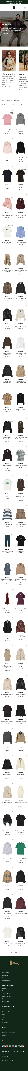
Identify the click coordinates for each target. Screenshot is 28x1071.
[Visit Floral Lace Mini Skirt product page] (21, 702)
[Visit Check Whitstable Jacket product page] (21, 646)
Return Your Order (6, 996)
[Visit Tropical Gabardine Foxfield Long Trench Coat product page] (7, 646)
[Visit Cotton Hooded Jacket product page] (21, 279)
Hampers (4, 999)
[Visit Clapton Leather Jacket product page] (21, 675)
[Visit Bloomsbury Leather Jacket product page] (7, 306)
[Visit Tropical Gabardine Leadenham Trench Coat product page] (7, 446)
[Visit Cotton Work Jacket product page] (21, 728)
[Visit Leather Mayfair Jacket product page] (21, 924)
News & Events (6, 980)
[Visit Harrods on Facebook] (11, 1051)
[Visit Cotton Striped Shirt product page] (21, 223)
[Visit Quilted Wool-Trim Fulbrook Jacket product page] (7, 418)
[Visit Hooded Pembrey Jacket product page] (7, 755)
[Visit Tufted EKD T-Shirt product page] (7, 167)
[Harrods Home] (14, 7)
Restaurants (5, 978)
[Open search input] (6, 7)
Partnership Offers (6, 1011)
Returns (4, 991)
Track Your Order (6, 993)
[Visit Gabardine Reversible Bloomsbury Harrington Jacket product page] (21, 560)
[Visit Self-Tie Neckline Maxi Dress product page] (7, 589)
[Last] (23, 952)
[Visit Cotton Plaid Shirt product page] (7, 279)
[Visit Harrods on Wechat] (23, 1051)
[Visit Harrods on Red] (20, 1051)
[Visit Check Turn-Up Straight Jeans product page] (7, 532)
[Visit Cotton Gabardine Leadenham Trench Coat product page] (21, 476)
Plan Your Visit (5, 972)
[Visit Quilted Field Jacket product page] (21, 868)
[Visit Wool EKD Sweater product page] (7, 728)
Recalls (4, 1019)
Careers (4, 1035)
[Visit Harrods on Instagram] (14, 1051)
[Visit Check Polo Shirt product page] (7, 390)
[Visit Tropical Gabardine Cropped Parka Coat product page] (7, 334)
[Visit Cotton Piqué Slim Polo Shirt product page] (21, 167)
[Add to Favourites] (13, 110)
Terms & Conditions (6, 1058)
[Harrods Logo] (14, 962)
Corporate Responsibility (8, 1032)
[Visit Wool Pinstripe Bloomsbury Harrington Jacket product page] (7, 894)
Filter (22, 104)
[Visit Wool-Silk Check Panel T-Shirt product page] (7, 110)
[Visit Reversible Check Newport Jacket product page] (7, 362)
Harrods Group (6, 1030)
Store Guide (5, 975)
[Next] (19, 952)
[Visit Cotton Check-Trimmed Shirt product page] (21, 138)
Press (3, 1038)
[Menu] (3, 7)
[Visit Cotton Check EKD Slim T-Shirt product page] (21, 839)
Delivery (4, 988)
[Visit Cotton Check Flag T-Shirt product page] (7, 223)
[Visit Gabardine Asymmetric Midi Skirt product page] (7, 251)
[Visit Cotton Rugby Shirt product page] (7, 505)
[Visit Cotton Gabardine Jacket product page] (21, 755)
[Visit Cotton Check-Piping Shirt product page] (21, 334)
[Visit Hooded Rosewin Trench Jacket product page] (21, 251)
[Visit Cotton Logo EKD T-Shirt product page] (21, 532)
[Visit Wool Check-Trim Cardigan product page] (21, 110)
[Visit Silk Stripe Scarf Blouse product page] (7, 783)
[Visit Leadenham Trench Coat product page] (7, 618)
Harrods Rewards (6, 1009)
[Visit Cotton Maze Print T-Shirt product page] (7, 476)
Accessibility (5, 1056)
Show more (6, 33)
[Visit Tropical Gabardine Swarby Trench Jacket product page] (21, 306)
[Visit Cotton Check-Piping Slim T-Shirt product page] (21, 811)
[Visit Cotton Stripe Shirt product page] (7, 839)
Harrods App (5, 1001)
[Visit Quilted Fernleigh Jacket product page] (7, 675)
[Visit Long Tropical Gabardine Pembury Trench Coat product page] (21, 418)
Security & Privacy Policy (8, 1060)
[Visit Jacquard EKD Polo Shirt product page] (21, 446)
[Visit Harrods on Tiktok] (17, 1051)
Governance (5, 1040)
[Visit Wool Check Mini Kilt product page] (21, 505)
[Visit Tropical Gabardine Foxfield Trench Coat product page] (21, 195)
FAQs (3, 1014)
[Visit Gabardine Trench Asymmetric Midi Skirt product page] (7, 195)
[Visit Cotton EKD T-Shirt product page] (7, 924)
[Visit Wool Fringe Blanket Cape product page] (7, 811)
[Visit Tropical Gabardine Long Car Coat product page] (21, 783)
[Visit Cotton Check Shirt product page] (7, 138)
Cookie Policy (5, 1022)
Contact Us (5, 1017)
